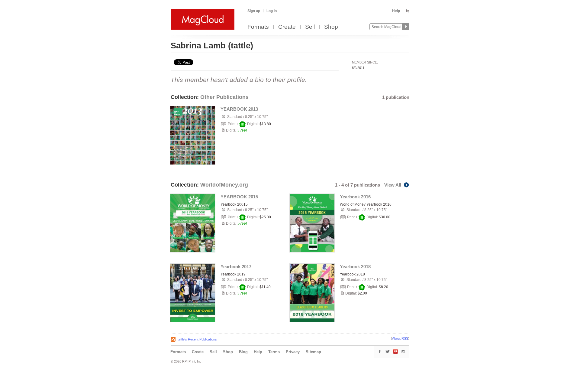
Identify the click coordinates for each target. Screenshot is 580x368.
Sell (310, 27)
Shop (331, 27)
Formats (258, 27)
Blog (243, 352)
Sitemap (313, 352)
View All (392, 184)
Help (396, 11)
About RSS (400, 338)
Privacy (293, 352)
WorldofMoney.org (224, 185)
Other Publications (224, 97)
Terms (274, 352)
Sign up (253, 11)
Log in (271, 11)
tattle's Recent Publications (197, 339)
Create (287, 27)
